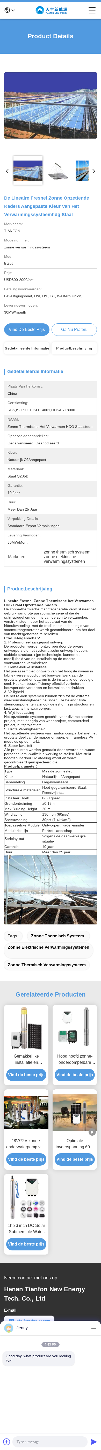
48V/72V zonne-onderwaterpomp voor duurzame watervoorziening (26, 1144)
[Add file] (6, 1441)
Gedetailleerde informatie (27, 348)
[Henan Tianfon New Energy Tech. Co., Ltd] (51, 10)
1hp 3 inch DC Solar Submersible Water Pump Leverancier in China (26, 1229)
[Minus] (94, 1328)
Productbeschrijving (74, 348)
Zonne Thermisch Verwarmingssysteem (47, 965)
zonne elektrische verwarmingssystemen (48, 947)
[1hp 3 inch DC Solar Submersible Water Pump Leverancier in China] (26, 1197)
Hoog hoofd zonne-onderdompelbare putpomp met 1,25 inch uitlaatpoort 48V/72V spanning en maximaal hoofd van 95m (75, 1060)
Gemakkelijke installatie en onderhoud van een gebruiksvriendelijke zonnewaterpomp (26, 1060)
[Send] (94, 1441)
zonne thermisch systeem (57, 936)
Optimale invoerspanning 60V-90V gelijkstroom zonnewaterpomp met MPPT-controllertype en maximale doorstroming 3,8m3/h (75, 1144)
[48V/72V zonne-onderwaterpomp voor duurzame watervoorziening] (26, 1112)
